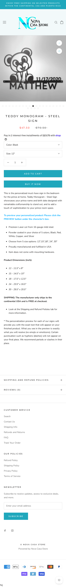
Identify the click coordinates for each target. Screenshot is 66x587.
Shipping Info (10, 426)
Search (7, 416)
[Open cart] (61, 22)
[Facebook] (5, 530)
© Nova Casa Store (32, 544)
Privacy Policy (10, 470)
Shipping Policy (11, 465)
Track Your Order (12, 442)
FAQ (6, 437)
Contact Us (9, 421)
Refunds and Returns (14, 432)
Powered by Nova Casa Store (33, 548)
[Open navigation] (4, 22)
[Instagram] (12, 530)
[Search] (56, 22)
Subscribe (15, 516)
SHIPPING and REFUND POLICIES (26, 380)
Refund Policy (11, 460)
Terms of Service (12, 476)
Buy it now (33, 184)
